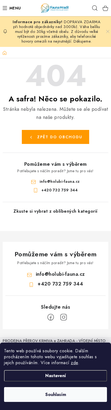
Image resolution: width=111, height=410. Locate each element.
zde (74, 363)
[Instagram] (63, 317)
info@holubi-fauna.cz (60, 181)
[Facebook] (50, 317)
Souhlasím (55, 394)
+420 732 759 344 (59, 190)
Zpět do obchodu (59, 137)
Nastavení (55, 376)
